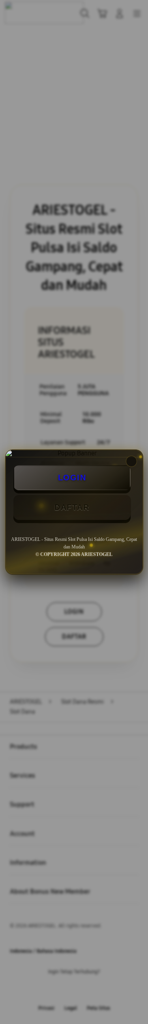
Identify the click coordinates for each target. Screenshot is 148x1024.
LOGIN (72, 477)
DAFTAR (71, 507)
